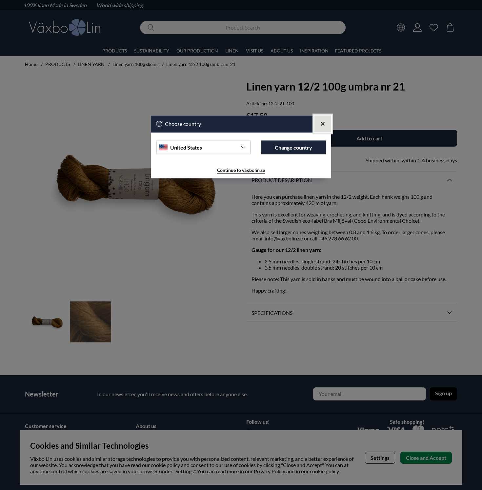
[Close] (322, 124)
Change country (293, 147)
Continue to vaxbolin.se (241, 170)
